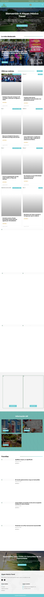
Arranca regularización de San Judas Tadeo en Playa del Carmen (10, 178)
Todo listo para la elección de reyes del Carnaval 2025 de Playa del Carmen (36, 48)
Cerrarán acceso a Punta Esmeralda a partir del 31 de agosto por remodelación (9, 219)
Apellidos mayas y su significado (23, 459)
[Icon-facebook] (2, 580)
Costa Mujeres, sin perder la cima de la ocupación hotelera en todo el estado (28, 503)
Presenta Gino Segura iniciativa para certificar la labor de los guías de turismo (36, 61)
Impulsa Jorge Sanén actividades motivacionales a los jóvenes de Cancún (32, 99)
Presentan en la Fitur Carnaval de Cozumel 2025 (28, 525)
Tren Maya (34, 54)
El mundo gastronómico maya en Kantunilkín (27, 479)
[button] (30, 5)
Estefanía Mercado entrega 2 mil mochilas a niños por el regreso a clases (14, 53)
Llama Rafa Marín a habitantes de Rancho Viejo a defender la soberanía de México (32, 138)
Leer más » (4, 102)
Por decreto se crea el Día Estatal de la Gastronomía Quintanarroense (32, 177)
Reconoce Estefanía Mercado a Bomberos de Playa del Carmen (11, 136)
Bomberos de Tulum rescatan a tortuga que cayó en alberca (32, 215)
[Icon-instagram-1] (4, 580)
